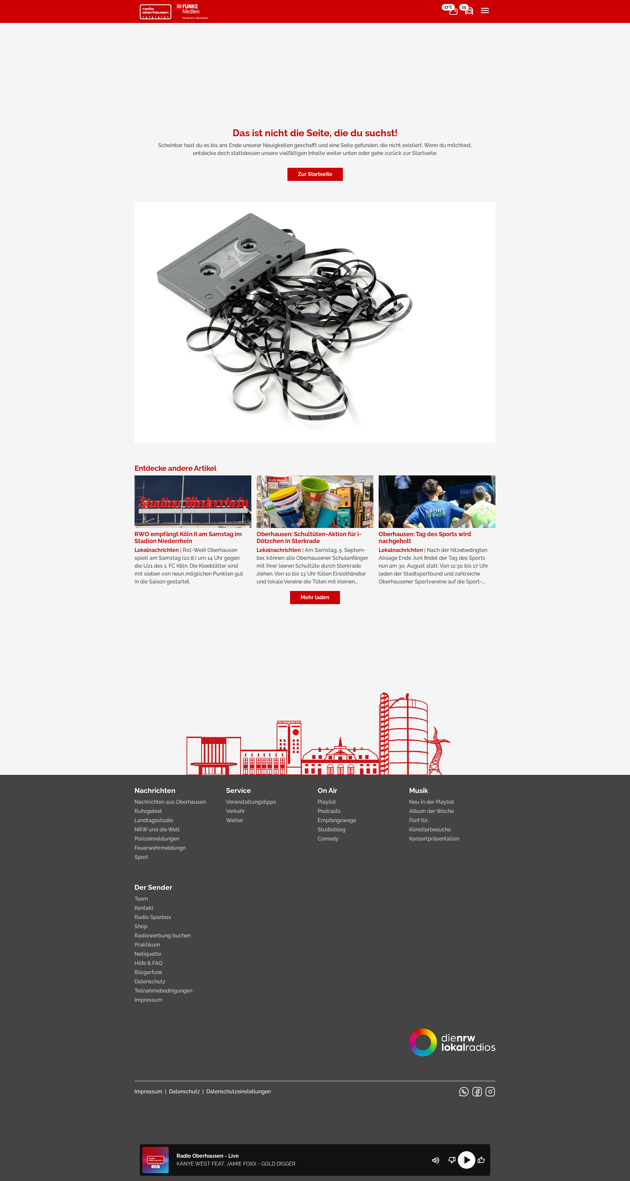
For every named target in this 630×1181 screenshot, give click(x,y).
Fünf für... (419, 820)
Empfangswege (337, 820)
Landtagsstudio (154, 820)
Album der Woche (431, 811)
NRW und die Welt (157, 829)
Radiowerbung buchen (163, 935)
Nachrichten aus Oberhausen (170, 802)
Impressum (148, 1000)
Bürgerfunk (148, 972)
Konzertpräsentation (434, 839)
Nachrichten (155, 790)
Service (238, 790)
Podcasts (329, 811)
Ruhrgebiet (148, 811)
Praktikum (147, 945)
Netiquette (148, 954)
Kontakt (144, 908)
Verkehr (235, 811)
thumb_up (481, 1160)
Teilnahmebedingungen (163, 991)
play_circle (466, 1159)
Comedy (328, 839)
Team (141, 899)
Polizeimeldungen (157, 839)
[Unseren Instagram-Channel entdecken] (490, 1091)
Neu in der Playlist (431, 802)
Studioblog (332, 829)
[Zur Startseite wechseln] (155, 12)
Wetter (234, 820)
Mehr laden (315, 597)
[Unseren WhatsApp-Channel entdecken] (464, 1091)
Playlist (327, 802)
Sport (141, 857)
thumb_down (452, 1160)
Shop (141, 926)
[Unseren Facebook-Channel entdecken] (477, 1091)
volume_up (435, 1160)
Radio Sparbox (153, 917)
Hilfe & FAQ (148, 963)
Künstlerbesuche (430, 829)
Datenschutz (150, 981)
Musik (418, 790)
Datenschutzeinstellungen (238, 1091)
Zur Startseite (315, 174)
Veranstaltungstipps (251, 802)
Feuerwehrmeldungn (160, 848)
